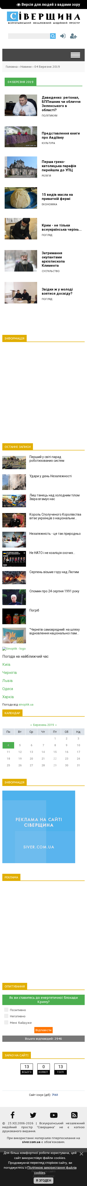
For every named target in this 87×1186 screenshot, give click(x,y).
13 (31, 752)
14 (43, 752)
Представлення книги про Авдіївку (61, 135)
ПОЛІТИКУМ (49, 115)
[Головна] (43, 22)
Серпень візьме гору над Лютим (54, 572)
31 (78, 765)
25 (8, 765)
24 (78, 758)
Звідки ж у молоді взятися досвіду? (57, 291)
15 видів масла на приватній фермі (57, 197)
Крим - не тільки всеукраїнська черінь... (62, 227)
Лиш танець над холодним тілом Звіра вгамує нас (54, 497)
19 (20, 758)
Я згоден (43, 1180)
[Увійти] (62, 37)
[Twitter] (33, 1117)
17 (78, 752)
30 (66, 765)
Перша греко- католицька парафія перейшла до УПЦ (59, 166)
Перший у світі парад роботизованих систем (46, 458)
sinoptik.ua (26, 704)
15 (55, 752)
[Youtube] (54, 1117)
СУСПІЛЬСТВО (51, 271)
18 (8, 758)
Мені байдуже (21, 1023)
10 (78, 745)
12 (20, 752)
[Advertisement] (43, 390)
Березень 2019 (43, 725)
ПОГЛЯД (47, 235)
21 (43, 758)
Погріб (34, 610)
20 (31, 758)
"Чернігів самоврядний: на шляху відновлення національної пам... (54, 631)
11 (8, 752)
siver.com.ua (31, 1142)
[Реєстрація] (73, 37)
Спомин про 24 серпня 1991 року (54, 591)
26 (20, 765)
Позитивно (18, 1010)
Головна (12, 67)
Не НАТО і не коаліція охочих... (52, 553)
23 (66, 758)
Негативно (18, 1016)
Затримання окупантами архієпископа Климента (53, 259)
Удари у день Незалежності (50, 476)
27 (31, 765)
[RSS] (74, 1117)
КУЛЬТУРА (48, 143)
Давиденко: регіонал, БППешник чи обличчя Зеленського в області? (61, 103)
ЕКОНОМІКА (49, 204)
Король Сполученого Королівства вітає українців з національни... (55, 516)
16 (66, 752)
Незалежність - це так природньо (55, 533)
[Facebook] (12, 1117)
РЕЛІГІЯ (46, 175)
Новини (26, 67)
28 (43, 765)
